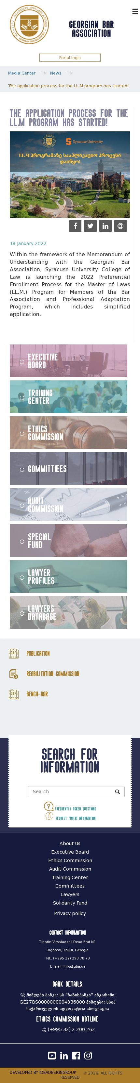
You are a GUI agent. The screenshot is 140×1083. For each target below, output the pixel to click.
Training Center (40, 397)
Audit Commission (45, 504)
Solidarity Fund (70, 903)
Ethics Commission (45, 433)
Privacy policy (70, 913)
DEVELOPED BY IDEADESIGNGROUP (43, 1072)
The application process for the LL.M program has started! (68, 86)
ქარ (125, 10)
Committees (70, 886)
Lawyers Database (42, 612)
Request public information (75, 818)
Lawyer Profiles (41, 576)
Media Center (21, 73)
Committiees (47, 469)
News (56, 73)
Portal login (70, 57)
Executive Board (43, 361)
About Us (70, 843)
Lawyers (70, 894)
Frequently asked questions (74, 808)
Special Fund (39, 540)
